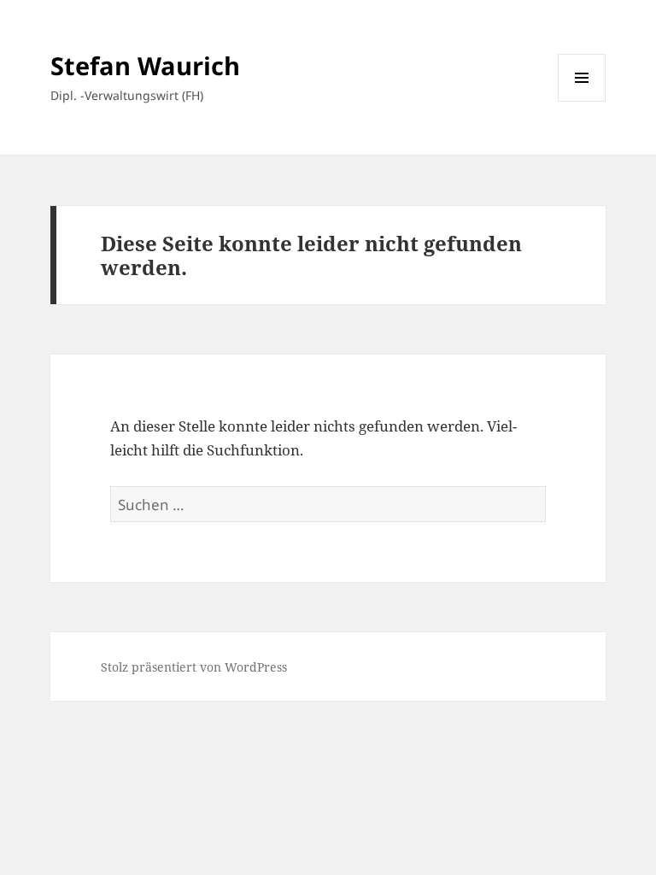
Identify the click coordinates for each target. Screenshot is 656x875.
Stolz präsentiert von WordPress (194, 667)
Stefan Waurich (145, 65)
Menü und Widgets (582, 101)
